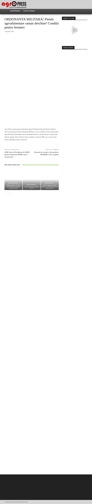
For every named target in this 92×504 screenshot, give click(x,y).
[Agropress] (14, 4)
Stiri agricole (13, 183)
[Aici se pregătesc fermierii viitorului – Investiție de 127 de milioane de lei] (50, 179)
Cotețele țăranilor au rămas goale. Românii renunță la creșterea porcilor (13, 186)
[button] (74, 11)
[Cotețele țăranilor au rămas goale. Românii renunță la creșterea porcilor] (13, 179)
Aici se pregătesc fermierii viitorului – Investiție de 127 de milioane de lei (50, 186)
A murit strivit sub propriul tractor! (32, 187)
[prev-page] (5, 193)
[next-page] (9, 193)
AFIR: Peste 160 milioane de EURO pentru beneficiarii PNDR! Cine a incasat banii (17, 154)
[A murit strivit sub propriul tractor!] (32, 179)
